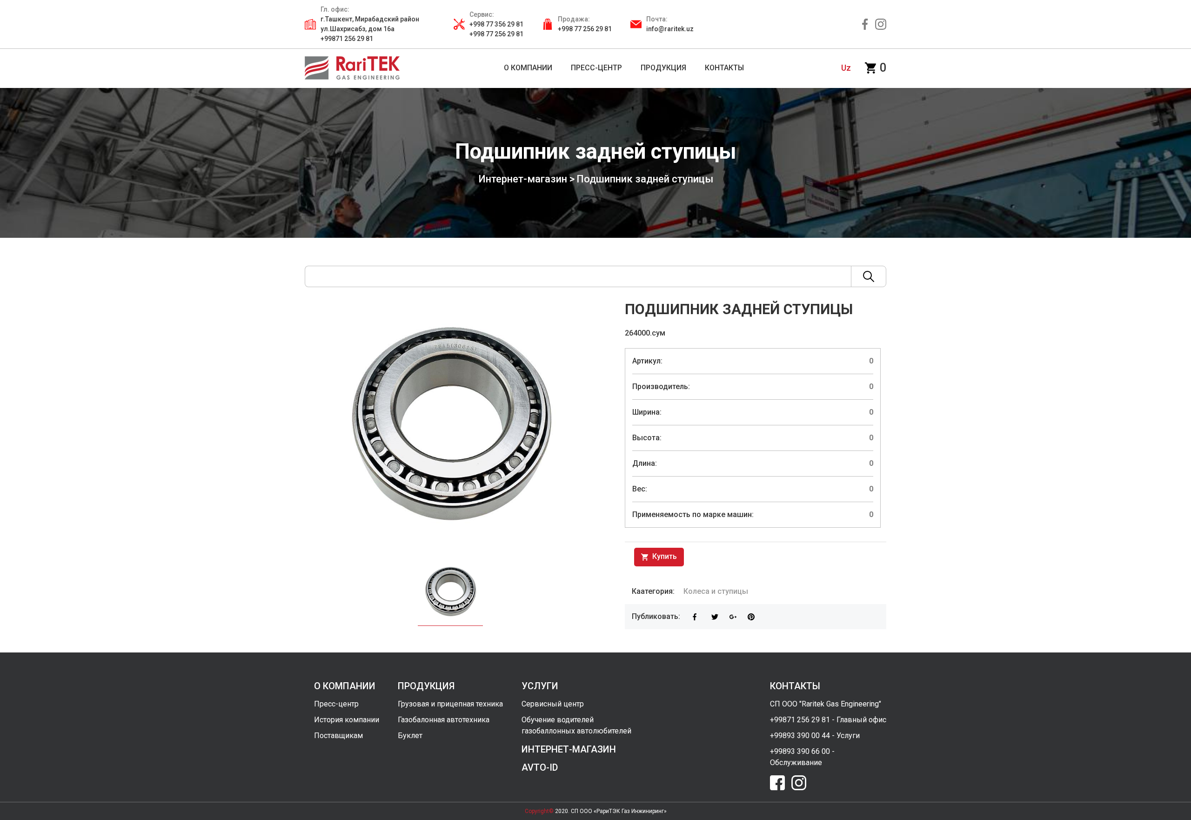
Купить (663, 556)
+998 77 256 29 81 (585, 29)
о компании (344, 686)
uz (846, 68)
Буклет (410, 735)
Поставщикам (338, 735)
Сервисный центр (553, 703)
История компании (346, 719)
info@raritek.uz (670, 29)
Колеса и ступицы (715, 591)
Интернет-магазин (522, 179)
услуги (540, 686)
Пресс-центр (336, 703)
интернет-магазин (569, 749)
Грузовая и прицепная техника (450, 703)
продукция (426, 686)
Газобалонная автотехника (443, 719)
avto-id (540, 767)
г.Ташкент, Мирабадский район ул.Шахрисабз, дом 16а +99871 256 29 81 (370, 28)
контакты (795, 686)
